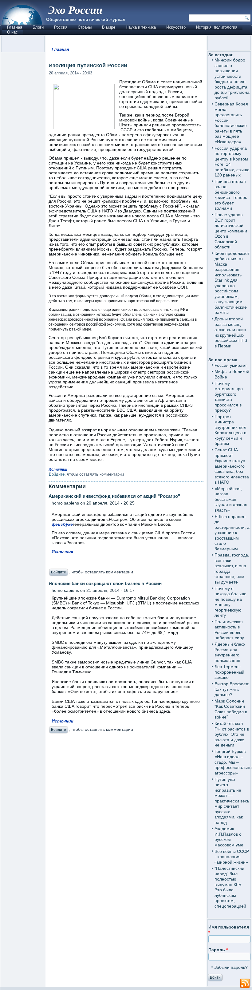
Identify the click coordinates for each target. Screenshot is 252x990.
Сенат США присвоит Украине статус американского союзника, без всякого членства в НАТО (232, 466)
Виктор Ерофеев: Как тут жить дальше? (232, 689)
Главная (14, 27)
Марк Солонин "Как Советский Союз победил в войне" (231, 709)
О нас (12, 32)
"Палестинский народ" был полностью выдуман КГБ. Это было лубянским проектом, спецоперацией (230, 887)
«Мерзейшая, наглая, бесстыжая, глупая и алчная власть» (231, 499)
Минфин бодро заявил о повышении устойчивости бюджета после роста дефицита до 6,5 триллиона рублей (232, 78)
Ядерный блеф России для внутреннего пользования (230, 652)
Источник (58, 469)
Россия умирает (231, 365)
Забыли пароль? (231, 967)
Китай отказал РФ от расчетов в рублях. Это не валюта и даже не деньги (232, 734)
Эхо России (75, 10)
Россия (60, 27)
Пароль (218, 949)
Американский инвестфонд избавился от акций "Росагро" (114, 496)
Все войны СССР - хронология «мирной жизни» (232, 857)
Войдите (57, 474)
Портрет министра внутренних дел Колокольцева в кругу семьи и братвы (230, 430)
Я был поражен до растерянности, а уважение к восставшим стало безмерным (232, 532)
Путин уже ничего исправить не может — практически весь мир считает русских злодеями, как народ (232, 801)
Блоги (38, 27)
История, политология (216, 27)
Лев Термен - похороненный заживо (229, 672)
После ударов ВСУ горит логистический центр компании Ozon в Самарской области (231, 230)
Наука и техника (141, 27)
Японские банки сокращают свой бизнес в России (105, 583)
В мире (108, 27)
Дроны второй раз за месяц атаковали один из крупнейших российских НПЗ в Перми (231, 332)
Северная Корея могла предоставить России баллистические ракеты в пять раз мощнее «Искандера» (231, 122)
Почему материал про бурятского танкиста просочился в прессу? (229, 397)
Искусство (176, 27)
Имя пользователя (228, 930)
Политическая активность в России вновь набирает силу (229, 629)
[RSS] (245, 983)
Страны (85, 27)
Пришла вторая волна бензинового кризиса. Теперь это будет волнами (231, 195)
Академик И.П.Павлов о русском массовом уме (229, 836)
